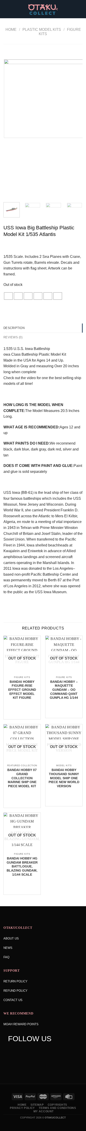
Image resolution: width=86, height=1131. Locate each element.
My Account (43, 1111)
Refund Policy (15, 990)
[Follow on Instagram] (20, 1050)
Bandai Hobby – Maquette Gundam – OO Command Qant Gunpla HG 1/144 (64, 690)
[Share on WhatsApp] (8, 296)
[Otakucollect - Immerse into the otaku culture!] (43, 9)
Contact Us (12, 1000)
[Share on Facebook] (18, 296)
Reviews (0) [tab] (12, 337)
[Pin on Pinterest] (48, 296)
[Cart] (80, 9)
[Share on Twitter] (28, 296)
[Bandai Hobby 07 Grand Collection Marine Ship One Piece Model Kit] (22, 761)
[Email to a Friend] (38, 296)
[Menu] (6, 9)
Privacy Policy (22, 1108)
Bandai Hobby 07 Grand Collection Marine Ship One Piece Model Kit (22, 778)
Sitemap (37, 1104)
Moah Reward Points (21, 1024)
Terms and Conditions (57, 1108)
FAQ (6, 957)
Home (11, 29)
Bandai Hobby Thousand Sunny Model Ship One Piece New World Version (64, 778)
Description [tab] (14, 328)
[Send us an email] (38, 1050)
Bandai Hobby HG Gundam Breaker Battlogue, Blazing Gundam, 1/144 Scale (22, 866)
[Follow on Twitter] (29, 1050)
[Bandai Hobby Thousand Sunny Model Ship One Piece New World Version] (63, 761)
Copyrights (57, 1104)
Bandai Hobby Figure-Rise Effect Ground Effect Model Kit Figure (22, 690)
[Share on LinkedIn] (57, 296)
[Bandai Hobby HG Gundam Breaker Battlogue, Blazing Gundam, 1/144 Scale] (22, 849)
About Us (11, 938)
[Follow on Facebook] (11, 1050)
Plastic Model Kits (41, 29)
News (7, 948)
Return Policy (15, 981)
